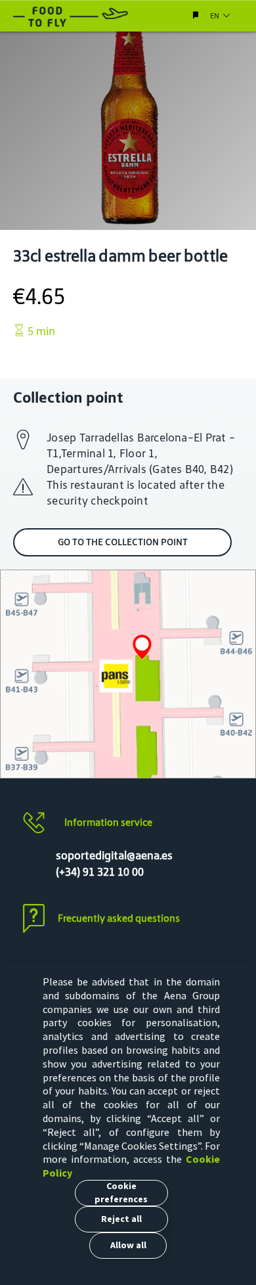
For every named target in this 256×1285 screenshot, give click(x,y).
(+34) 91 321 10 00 (100, 872)
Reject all (121, 1219)
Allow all (128, 1245)
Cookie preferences (121, 1192)
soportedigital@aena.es (114, 855)
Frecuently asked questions (119, 918)
